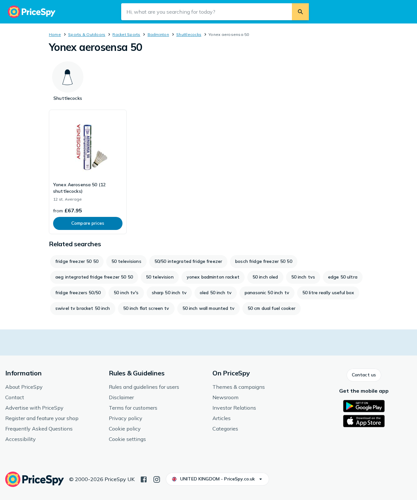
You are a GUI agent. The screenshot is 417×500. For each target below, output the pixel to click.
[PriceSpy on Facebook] (144, 479)
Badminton (158, 34)
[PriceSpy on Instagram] (157, 479)
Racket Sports (126, 34)
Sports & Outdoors (86, 34)
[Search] (300, 11)
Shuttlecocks (188, 34)
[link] (88, 172)
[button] (364, 375)
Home (55, 34)
